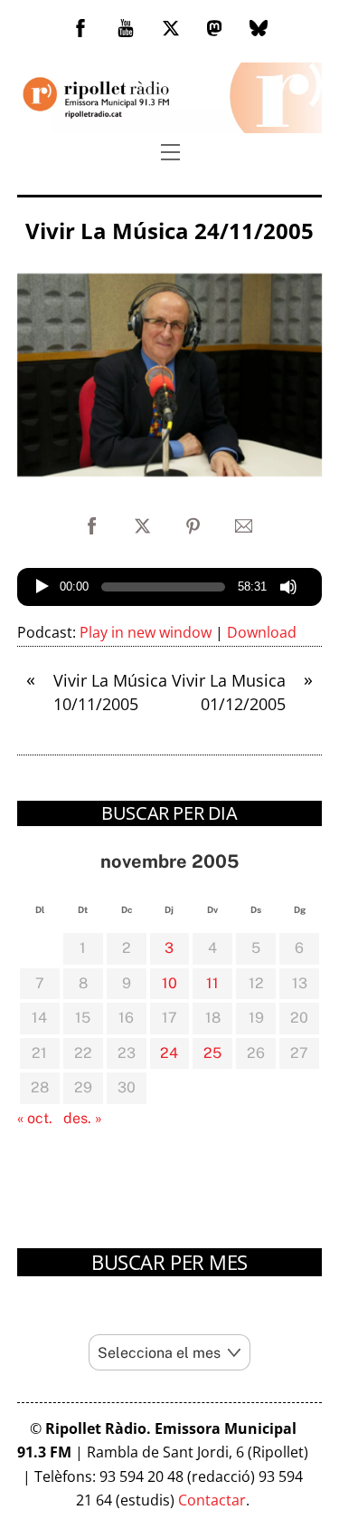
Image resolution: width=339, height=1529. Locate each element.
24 (169, 1053)
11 (212, 983)
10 (169, 983)
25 (212, 1053)
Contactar (212, 1500)
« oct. (34, 1118)
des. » (82, 1118)
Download (262, 632)
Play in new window (146, 632)
